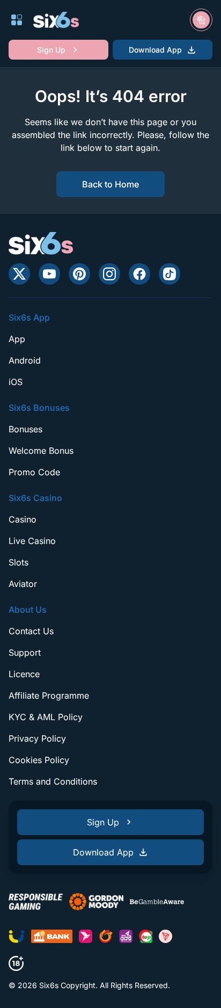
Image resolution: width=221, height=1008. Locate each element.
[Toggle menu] (17, 20)
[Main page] (56, 20)
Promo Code (34, 472)
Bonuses (25, 429)
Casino (22, 519)
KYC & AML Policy (46, 717)
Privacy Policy (37, 738)
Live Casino (32, 540)
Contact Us (31, 631)
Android (25, 360)
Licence (24, 674)
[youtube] (49, 274)
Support (25, 652)
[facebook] (139, 274)
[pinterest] (79, 274)
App (17, 338)
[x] (19, 274)
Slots (18, 562)
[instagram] (109, 274)
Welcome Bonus (41, 450)
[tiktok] (169, 274)
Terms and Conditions (53, 781)
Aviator (23, 583)
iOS (16, 381)
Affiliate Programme (49, 695)
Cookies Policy (39, 760)
